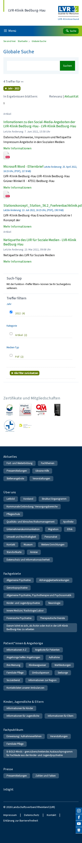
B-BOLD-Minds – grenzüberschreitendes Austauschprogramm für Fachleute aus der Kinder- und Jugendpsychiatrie (40, 753)
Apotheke (68, 521)
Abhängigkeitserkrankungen (54, 580)
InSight (8, 789)
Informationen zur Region (42, 680)
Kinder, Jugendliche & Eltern (23, 702)
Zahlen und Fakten (45, 775)
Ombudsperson (40, 672)
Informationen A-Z (16, 649)
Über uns (9, 492)
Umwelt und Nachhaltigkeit (21, 536)
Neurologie (54, 603)
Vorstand (28, 498)
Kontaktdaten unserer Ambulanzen (25, 687)
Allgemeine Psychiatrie (19, 580)
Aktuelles (10, 457)
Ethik (69, 529)
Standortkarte (14, 552)
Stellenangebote (15, 478)
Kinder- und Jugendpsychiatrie (23, 603)
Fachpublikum (13, 730)
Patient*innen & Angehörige (23, 643)
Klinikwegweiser (37, 665)
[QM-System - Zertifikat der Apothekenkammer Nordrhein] (41, 410)
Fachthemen (47, 463)
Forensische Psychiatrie (19, 618)
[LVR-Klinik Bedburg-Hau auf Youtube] (79, 824)
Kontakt (11, 544)
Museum (28, 544)
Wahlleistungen (63, 665)
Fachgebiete (12, 573)
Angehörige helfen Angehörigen (23, 657)
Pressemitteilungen (17, 470)
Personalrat (51, 536)
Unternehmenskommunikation (23, 529)
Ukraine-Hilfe (42, 470)
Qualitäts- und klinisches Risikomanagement (31, 521)
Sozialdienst (13, 680)
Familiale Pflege (15, 672)
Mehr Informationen (17, 148)
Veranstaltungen (41, 478)
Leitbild (11, 498)
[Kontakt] (79, 830)
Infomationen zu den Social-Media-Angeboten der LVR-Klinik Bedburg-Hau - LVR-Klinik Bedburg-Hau (39, 124)
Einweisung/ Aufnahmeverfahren (24, 736)
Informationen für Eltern (60, 715)
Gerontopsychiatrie (17, 587)
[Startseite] (68, 10)
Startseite (23, 41)
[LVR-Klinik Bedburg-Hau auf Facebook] (79, 817)
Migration (53, 529)
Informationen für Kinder (20, 708)
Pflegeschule (13, 514)
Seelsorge (63, 672)
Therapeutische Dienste (52, 618)
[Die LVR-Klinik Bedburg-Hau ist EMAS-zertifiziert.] (9, 410)
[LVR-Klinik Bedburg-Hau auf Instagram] (79, 811)
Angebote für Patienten (47, 649)
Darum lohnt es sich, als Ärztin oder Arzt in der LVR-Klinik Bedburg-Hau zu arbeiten (37, 627)
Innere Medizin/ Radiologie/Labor (25, 610)
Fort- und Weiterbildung (19, 463)
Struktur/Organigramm (54, 498)
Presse (8, 769)
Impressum (10, 815)
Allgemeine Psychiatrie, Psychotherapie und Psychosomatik (39, 595)
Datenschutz (31, 815)
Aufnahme (54, 657)
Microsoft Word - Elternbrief (23, 166)
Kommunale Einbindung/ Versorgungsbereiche (32, 506)
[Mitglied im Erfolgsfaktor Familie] (25, 410)
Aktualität (71, 96)
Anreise (34, 552)
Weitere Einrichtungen (52, 544)
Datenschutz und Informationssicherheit (28, 559)
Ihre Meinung (13, 665)
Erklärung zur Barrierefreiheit (20, 821)
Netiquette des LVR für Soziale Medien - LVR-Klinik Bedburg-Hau (39, 242)
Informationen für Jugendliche (23, 715)
